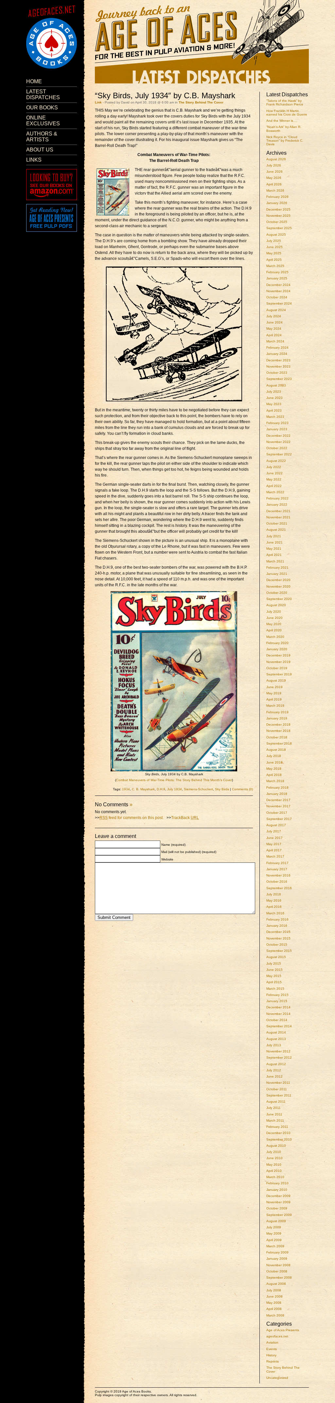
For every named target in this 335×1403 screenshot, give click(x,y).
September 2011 (278, 1095)
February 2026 (277, 196)
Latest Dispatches (43, 94)
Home (34, 81)
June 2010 (274, 1158)
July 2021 (273, 536)
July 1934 (174, 789)
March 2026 (275, 190)
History (271, 1355)
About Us (39, 149)
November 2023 (278, 366)
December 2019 (278, 655)
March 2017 (275, 856)
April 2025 (274, 259)
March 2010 (275, 1177)
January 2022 (276, 504)
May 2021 (273, 548)
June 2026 (274, 171)
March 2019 (275, 705)
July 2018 (273, 756)
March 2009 (275, 1246)
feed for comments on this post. (131, 817)
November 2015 (278, 938)
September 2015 (279, 951)
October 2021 (276, 523)
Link (98, 102)
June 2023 (274, 398)
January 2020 (276, 649)
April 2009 (274, 1240)
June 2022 (274, 473)
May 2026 (273, 178)
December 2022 (278, 435)
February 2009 (277, 1252)
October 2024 (276, 297)
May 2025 (273, 253)
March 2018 (275, 781)
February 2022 (277, 498)
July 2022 (273, 467)
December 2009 (278, 1196)
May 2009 (273, 1233)
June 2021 (274, 542)
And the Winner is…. (281, 120)
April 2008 (274, 1309)
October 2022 (276, 448)
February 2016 (277, 919)
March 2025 (275, 266)
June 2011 (274, 1114)
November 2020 (278, 586)
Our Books (42, 107)
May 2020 (273, 624)
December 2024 (278, 285)
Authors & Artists (41, 136)
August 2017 (276, 825)
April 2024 (274, 335)
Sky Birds (222, 789)
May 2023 (273, 404)
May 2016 (273, 900)
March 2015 (275, 988)
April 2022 (274, 486)
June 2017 (274, 838)
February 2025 (277, 272)
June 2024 (274, 322)
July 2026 (273, 165)
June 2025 (274, 247)
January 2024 (276, 353)
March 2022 (275, 492)
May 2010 (273, 1164)
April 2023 (274, 410)
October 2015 (276, 944)
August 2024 (276, 310)
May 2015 (273, 976)
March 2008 (275, 1315)
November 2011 (278, 1082)
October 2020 (276, 592)
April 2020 (274, 630)
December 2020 (278, 580)
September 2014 (279, 1026)
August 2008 (276, 1283)
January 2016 (276, 925)
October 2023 (276, 372)
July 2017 (273, 831)
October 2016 (276, 881)
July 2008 (273, 1290)
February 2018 (277, 787)
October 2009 (276, 1208)
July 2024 (273, 316)
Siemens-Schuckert (198, 789)
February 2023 (277, 423)
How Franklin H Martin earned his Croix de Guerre (286, 112)
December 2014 (278, 1007)
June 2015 (274, 969)
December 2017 (278, 800)
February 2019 (277, 712)
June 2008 (274, 1296)
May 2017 (273, 844)
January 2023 (276, 429)
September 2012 (279, 1057)
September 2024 (279, 303)
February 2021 (277, 567)
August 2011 (276, 1101)
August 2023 (276, 385)
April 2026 (274, 184)
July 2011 (273, 1108)
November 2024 (278, 291)
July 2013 (273, 1045)
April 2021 (274, 555)
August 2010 (276, 1145)
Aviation (272, 1342)
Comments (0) (242, 789)
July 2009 (273, 1227)
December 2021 (278, 511)
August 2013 (276, 1039)
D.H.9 (161, 789)
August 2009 (276, 1221)
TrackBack (185, 817)
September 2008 (279, 1277)
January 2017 (276, 869)
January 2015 (276, 1001)
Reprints (272, 1361)
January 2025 (276, 278)
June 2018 (274, 762)
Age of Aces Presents (282, 1330)
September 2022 (279, 454)
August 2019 (276, 680)
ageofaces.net (277, 1336)
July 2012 (273, 1070)
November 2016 (278, 875)
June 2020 (274, 618)
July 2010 (273, 1152)
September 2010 (279, 1139)
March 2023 (275, 416)
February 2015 (277, 995)
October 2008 (276, 1271)
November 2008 (278, 1265)
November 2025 (278, 215)
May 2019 (273, 693)
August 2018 (276, 749)
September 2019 (279, 674)
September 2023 (279, 379)
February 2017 (277, 863)
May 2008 (273, 1302)
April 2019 (274, 699)
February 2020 (277, 643)
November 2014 (278, 1014)
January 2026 (276, 203)
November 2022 (278, 442)
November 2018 (278, 731)
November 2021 (278, 517)
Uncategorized (277, 1377)
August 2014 (276, 1032)
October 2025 (276, 222)
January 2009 (276, 1258)
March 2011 (275, 1120)
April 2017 (274, 850)
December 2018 (278, 724)
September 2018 (279, 743)
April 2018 (274, 775)
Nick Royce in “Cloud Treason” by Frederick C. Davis (284, 140)
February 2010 (277, 1183)
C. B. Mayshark (143, 789)
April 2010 (274, 1171)
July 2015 (273, 963)
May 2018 (273, 768)
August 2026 (276, 159)
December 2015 (278, 932)
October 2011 (276, 1089)
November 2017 (278, 806)
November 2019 (278, 662)
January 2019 (276, 718)
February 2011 (277, 1126)
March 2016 (275, 913)
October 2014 (276, 1020)
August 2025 (276, 234)
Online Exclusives (43, 120)
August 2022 (276, 461)
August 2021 (276, 529)
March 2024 (275, 341)
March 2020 (275, 636)
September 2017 (279, 819)
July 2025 (273, 241)
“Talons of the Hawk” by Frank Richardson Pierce (284, 102)
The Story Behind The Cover (201, 102)
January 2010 (276, 1189)
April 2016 (274, 906)
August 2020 (276, 605)
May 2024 (273, 328)
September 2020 (279, 599)
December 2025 (278, 209)
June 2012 (274, 1076)
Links (34, 160)
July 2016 (273, 894)
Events (271, 1349)
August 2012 (276, 1064)
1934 (126, 789)
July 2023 (273, 391)
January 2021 (276, 573)
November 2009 (278, 1202)
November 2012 (278, 1051)
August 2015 (276, 957)
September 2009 (279, 1215)
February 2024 (277, 347)
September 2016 (279, 888)
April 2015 (274, 982)
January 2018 (276, 794)
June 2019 (274, 687)
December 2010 (278, 1133)
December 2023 (278, 360)
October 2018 (276, 737)
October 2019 (276, 668)
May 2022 (273, 479)
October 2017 (276, 812)
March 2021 (275, 561)
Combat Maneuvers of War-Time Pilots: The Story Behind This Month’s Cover (174, 780)
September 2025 (279, 228)
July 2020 (273, 611)
